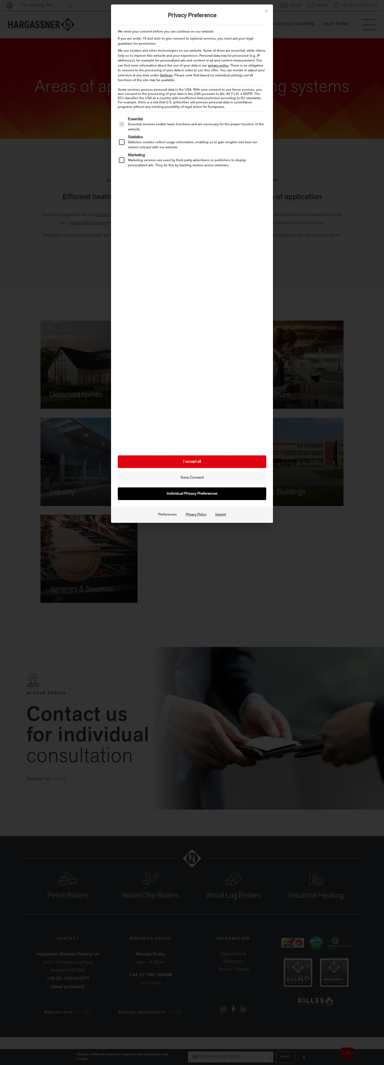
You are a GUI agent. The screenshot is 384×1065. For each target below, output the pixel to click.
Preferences (167, 514)
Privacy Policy (196, 514)
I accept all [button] (192, 462)
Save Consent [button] (192, 478)
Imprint (220, 514)
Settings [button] (166, 75)
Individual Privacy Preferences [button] (192, 494)
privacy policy (218, 65)
